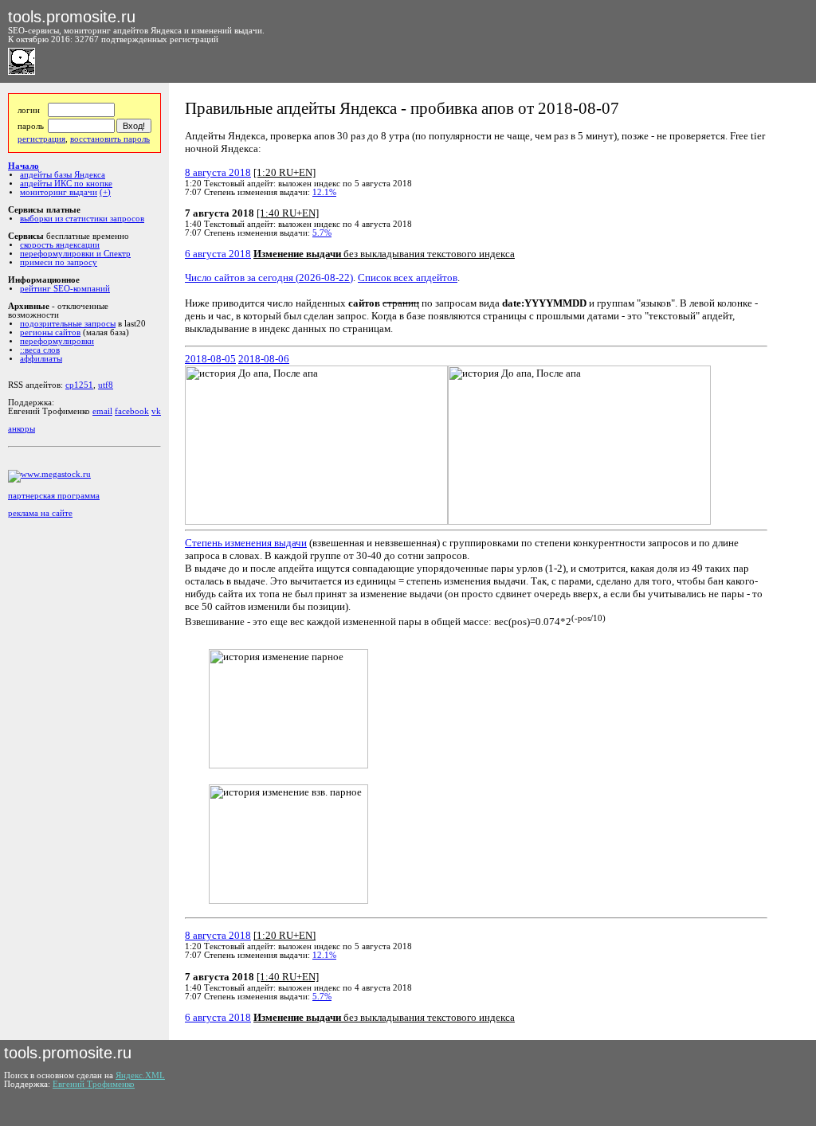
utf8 (105, 385)
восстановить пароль (110, 139)
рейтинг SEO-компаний (65, 288)
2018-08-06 (263, 359)
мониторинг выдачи (58, 192)
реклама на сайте (40, 513)
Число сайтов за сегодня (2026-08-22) (269, 277)
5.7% (322, 233)
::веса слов (40, 350)
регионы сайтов (50, 332)
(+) (105, 192)
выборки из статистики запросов (82, 218)
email (102, 411)
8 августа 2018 (218, 172)
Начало (23, 166)
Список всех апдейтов (407, 277)
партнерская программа (54, 495)
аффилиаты (41, 358)
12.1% (324, 192)
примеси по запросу (58, 262)
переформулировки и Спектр (75, 253)
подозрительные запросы (68, 323)
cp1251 (79, 385)
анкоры (21, 428)
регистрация (41, 139)
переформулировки (57, 341)
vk (156, 411)
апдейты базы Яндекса (62, 174)
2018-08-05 (210, 359)
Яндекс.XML (140, 1075)
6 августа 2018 (218, 254)
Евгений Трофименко (94, 1084)
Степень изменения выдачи (246, 543)
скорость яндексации (60, 244)
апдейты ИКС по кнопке (66, 183)
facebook (132, 411)
